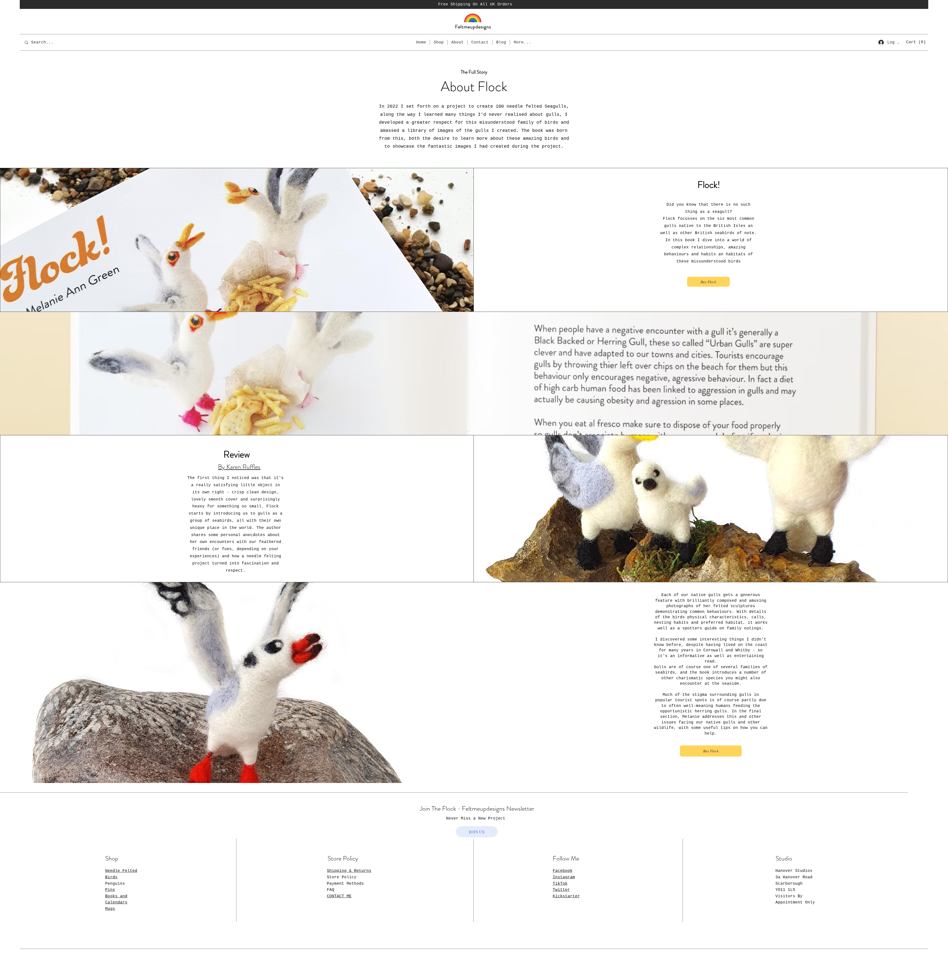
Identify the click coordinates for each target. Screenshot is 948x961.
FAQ (330, 890)
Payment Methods (345, 883)
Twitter (561, 890)
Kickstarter (566, 896)
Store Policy (341, 877)
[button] (916, 41)
